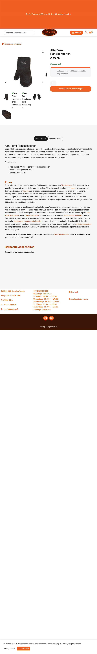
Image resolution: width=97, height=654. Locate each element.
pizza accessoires (83, 224)
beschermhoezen (61, 234)
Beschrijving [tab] (40, 139)
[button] (76, 33)
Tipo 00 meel (66, 185)
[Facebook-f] (45, 318)
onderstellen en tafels (73, 215)
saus (73, 188)
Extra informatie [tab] (55, 139)
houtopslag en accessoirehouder (28, 221)
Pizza (8, 182)
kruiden (26, 191)
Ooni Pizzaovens (32, 215)
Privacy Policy (9, 649)
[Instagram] (51, 318)
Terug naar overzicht (12, 44)
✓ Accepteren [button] (23, 648)
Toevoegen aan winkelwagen (70, 89)
